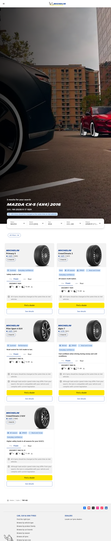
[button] (24, 223)
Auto (18, 500)
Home (12, 500)
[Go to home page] (57, 4)
